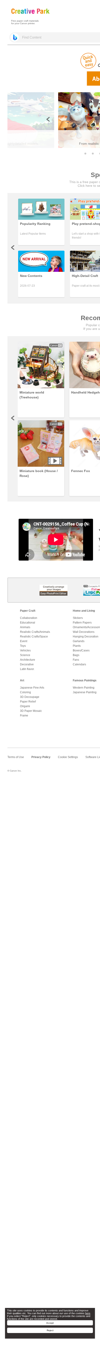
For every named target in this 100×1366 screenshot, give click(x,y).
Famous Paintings (85, 680)
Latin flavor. (27, 669)
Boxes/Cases (81, 650)
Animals (25, 627)
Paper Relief (28, 701)
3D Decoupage (29, 697)
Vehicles (25, 650)
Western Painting (83, 687)
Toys (23, 645)
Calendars (79, 664)
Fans (76, 659)
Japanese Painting (85, 692)
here (87, 1313)
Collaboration (28, 618)
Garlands (78, 641)
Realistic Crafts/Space (34, 636)
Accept (50, 1323)
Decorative (27, 664)
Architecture (27, 659)
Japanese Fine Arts (32, 687)
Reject (50, 1330)
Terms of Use (15, 757)
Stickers (78, 618)
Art (22, 680)
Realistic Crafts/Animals (35, 632)
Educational (27, 622)
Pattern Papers (82, 622)
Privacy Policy (40, 757)
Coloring (25, 692)
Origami (25, 706)
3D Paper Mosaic (31, 711)
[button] (85, 153)
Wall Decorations (83, 632)
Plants (77, 645)
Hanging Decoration (85, 636)
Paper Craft (27, 610)
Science (25, 655)
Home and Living (84, 610)
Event (23, 641)
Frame (24, 715)
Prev (13, 247)
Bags (76, 655)
